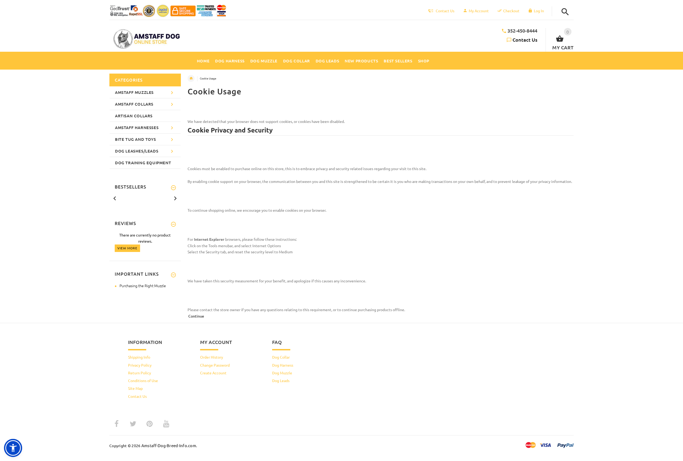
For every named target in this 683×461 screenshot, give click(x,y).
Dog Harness (282, 365)
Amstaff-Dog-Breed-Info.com (168, 445)
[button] (563, 12)
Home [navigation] (191, 78)
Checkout (511, 10)
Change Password (215, 365)
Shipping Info (139, 357)
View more (127, 248)
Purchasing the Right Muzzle (143, 285)
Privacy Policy (140, 365)
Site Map (135, 388)
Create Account (213, 372)
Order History (211, 357)
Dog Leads (280, 380)
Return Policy (139, 372)
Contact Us (525, 40)
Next (175, 198)
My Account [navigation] (479, 10)
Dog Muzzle (282, 372)
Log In (539, 10)
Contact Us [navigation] (445, 10)
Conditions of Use (143, 380)
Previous (114, 198)
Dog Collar (281, 357)
